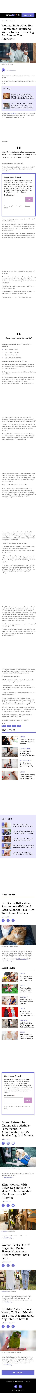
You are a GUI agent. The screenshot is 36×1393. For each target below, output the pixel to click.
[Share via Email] (13, 920)
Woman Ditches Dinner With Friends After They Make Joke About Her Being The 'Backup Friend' (22, 107)
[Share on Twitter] (8, 920)
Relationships (25, 748)
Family (22, 737)
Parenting (23, 997)
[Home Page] (11, 15)
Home (3, 21)
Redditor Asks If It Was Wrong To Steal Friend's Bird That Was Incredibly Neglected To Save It (18, 1314)
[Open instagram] (20, 1386)
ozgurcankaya (4, 1291)
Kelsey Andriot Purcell (7, 1168)
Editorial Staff (19, 1381)
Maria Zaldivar (12, 70)
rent (3, 725)
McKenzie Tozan (7, 917)
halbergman (4, 1231)
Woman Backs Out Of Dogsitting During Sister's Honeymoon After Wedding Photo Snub (16, 1251)
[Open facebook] (15, 1386)
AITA (14, 725)
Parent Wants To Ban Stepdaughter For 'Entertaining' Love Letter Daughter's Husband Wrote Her (27, 778)
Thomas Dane (6, 1139)
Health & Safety (26, 760)
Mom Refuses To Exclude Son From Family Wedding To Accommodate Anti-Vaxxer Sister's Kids (27, 1038)
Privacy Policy (10, 1381)
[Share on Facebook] (3, 920)
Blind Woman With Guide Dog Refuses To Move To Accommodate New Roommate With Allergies (17, 1191)
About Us (27, 1381)
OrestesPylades (11, 113)
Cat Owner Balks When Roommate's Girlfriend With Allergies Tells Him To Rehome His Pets (18, 908)
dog (9, 725)
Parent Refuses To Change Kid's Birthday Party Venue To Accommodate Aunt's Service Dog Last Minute (17, 1129)
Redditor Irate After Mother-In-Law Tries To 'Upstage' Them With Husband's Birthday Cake (22, 96)
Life (7, 21)
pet (19, 725)
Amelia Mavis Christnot (9, 1323)
